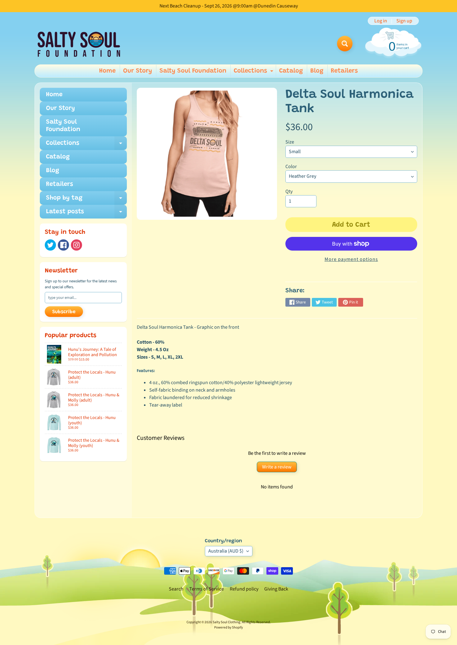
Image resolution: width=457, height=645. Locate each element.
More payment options (351, 259)
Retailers (344, 71)
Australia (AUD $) (225, 551)
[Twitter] (50, 245)
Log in (380, 20)
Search (176, 589)
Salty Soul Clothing (226, 622)
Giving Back (276, 589)
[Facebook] (63, 245)
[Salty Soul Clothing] (79, 44)
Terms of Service (206, 589)
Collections (254, 72)
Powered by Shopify (228, 627)
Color (291, 166)
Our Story (137, 71)
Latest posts (86, 214)
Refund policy (244, 589)
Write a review (277, 467)
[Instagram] (76, 245)
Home (107, 71)
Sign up (404, 20)
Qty (289, 191)
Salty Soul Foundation (192, 71)
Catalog (291, 71)
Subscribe (64, 311)
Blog (316, 71)
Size (289, 142)
